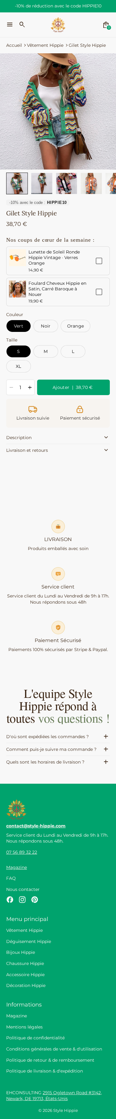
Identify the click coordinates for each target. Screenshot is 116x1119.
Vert (19, 326)
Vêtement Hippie (45, 45)
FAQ (11, 878)
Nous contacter (23, 889)
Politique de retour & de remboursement (50, 1060)
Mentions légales (24, 1027)
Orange (75, 326)
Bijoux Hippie (20, 952)
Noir (46, 326)
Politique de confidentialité (35, 1038)
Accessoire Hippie (25, 974)
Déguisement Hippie (28, 941)
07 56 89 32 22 (21, 852)
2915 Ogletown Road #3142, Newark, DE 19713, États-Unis (54, 1096)
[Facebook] (10, 899)
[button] (17, 183)
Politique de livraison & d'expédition (44, 1071)
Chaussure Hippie (25, 963)
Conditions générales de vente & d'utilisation (54, 1049)
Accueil (14, 45)
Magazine (16, 867)
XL (18, 366)
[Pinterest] (34, 899)
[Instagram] (22, 899)
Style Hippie (65, 1110)
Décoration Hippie (25, 985)
